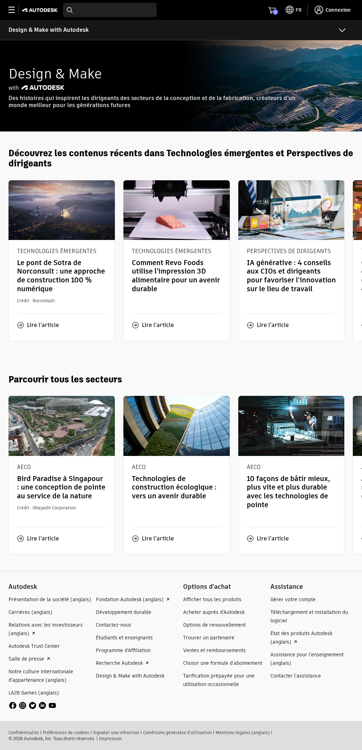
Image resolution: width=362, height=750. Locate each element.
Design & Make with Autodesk (48, 30)
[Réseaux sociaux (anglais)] (32, 705)
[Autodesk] (40, 10)
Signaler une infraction (116, 733)
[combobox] (110, 10)
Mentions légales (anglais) (243, 733)
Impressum (110, 739)
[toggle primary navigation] (15, 10)
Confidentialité (23, 733)
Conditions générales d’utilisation (177, 733)
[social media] (32, 705)
